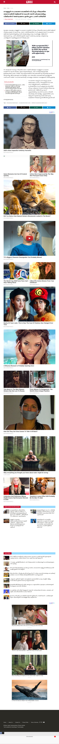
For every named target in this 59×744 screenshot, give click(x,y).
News (8, 8)
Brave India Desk (9, 19)
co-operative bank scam (24, 103)
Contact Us (17, 722)
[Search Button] (54, 2)
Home (5, 8)
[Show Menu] (4, 2)
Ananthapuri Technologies (18, 727)
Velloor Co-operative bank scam (39, 103)
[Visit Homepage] (29, 2)
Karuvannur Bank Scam (12, 103)
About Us (11, 722)
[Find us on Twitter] (41, 722)
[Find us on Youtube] (43, 722)
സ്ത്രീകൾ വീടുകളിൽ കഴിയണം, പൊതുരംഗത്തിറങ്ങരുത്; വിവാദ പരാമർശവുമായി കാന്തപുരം (13, 92)
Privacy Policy (25, 722)
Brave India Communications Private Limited (15, 725)
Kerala (12, 8)
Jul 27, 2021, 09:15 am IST (20, 19)
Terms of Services (34, 722)
